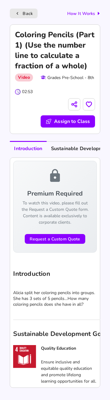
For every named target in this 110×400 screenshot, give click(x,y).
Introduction (28, 148)
